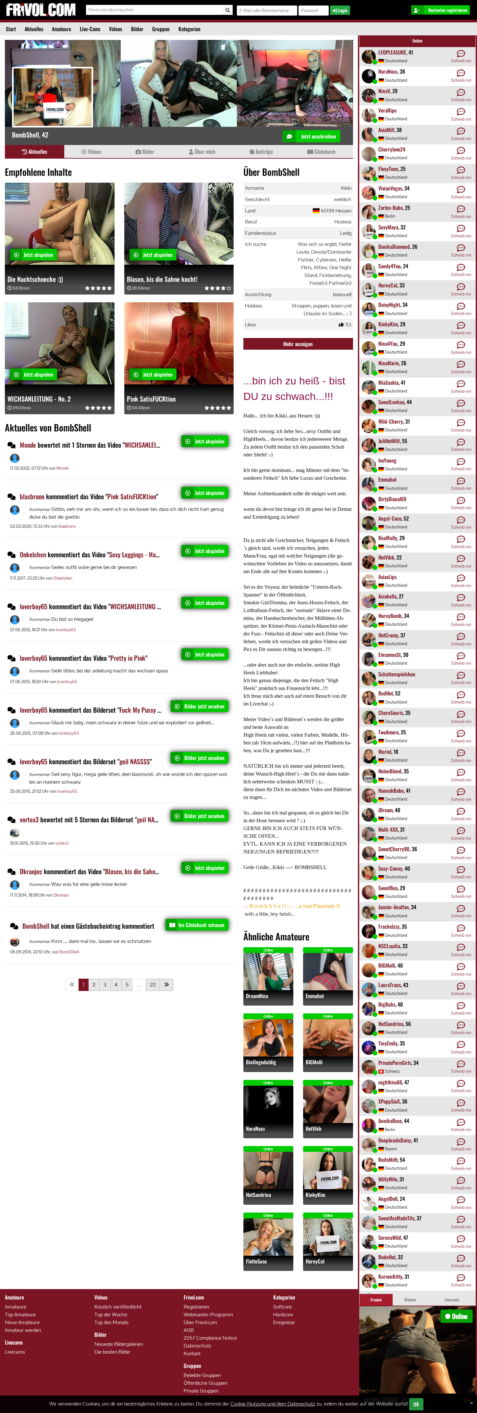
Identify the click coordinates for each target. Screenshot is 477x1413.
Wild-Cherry (390, 421)
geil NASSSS (134, 761)
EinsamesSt (389, 654)
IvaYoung (387, 460)
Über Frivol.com (200, 1322)
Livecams (15, 1351)
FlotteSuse (256, 1261)
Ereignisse (284, 1322)
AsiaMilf (386, 130)
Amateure (61, 29)
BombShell (36, 926)
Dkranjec (31, 871)
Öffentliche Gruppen (205, 1383)
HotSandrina (258, 1195)
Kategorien (189, 29)
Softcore (282, 1306)
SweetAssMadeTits (396, 1218)
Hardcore (283, 1314)
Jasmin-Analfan (393, 907)
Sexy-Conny (390, 868)
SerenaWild (389, 1237)
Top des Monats (111, 1322)
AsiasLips (387, 577)
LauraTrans (389, 985)
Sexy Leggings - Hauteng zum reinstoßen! (160, 554)
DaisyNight (389, 304)
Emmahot (315, 996)
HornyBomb (390, 616)
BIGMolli (314, 1062)
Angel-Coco (389, 518)
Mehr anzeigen (298, 344)
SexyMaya (388, 227)
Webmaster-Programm (208, 1314)
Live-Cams (90, 29)
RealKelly (387, 538)
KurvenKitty (390, 1276)
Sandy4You (389, 266)
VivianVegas (390, 188)
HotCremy (388, 635)
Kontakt (192, 1353)
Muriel (384, 751)
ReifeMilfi (388, 1160)
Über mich (204, 151)
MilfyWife (387, 1179)
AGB (189, 1330)
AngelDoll (388, 1198)
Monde (28, 445)
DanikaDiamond (394, 246)
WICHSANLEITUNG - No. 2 (39, 399)
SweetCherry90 (394, 849)
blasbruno (32, 496)
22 (153, 984)
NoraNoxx (255, 1129)
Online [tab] (417, 41)
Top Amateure (20, 1314)
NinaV (384, 91)
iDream (385, 810)
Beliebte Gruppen (202, 1375)
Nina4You (388, 343)
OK (416, 1404)
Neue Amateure (22, 1322)
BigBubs (386, 1004)
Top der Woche (110, 1314)
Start (11, 29)
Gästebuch (324, 151)
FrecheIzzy (388, 926)
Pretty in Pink (127, 658)
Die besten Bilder (112, 1351)
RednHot (387, 1257)
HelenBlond (389, 771)
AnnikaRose (390, 1121)
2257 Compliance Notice (210, 1337)
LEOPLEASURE (392, 52)
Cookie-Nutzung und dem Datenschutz (272, 1403)
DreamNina (257, 996)
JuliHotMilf (389, 441)
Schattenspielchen (396, 674)
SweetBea (388, 888)
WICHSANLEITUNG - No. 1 (156, 445)
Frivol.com (40, 10)
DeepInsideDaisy (394, 1140)
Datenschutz (197, 1345)
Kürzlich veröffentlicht (117, 1306)
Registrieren (196, 1306)
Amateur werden (23, 1330)
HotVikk (314, 1129)
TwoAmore (388, 732)
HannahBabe (391, 790)
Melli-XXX (388, 829)
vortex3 (29, 819)
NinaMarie (388, 363)
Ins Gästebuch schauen (201, 925)
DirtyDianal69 (392, 499)
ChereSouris (390, 713)
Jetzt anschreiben (318, 136)
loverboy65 (33, 606)
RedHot (385, 693)
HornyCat (315, 1261)
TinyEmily (388, 1043)
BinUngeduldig (261, 1062)
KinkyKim (315, 1195)
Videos (115, 29)
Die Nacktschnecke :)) (35, 279)
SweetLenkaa (391, 402)
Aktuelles (34, 29)
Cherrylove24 (391, 149)
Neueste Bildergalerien (118, 1344)
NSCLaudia (389, 946)
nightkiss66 (390, 1082)
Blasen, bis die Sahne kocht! (162, 279)
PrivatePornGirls (394, 1063)
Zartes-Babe (390, 207)
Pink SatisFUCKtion (151, 399)
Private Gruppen (201, 1390)
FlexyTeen (388, 169)
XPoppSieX (389, 1101)
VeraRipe (387, 110)
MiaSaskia (388, 382)
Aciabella (387, 596)
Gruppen (161, 29)
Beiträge (263, 151)
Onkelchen (33, 554)
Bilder (137, 29)
